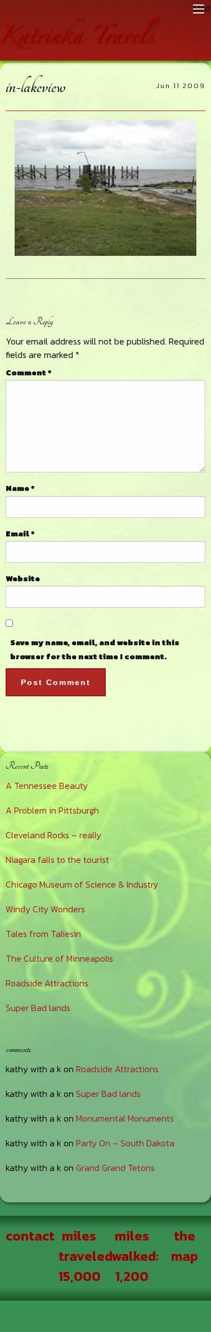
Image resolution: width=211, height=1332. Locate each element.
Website (23, 579)
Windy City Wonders (45, 909)
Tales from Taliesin (43, 933)
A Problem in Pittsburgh (52, 810)
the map (184, 1246)
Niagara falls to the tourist (57, 859)
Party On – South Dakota (125, 1143)
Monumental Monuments (125, 1118)
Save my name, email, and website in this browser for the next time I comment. (94, 650)
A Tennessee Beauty (47, 785)
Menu (198, 8)
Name (20, 488)
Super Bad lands (38, 1007)
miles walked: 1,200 (135, 1256)
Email (20, 534)
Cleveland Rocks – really (53, 835)
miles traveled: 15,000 (87, 1256)
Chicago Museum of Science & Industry (82, 884)
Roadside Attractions (47, 983)
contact (30, 1236)
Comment (28, 373)
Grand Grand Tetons (115, 1167)
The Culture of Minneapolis (59, 958)
